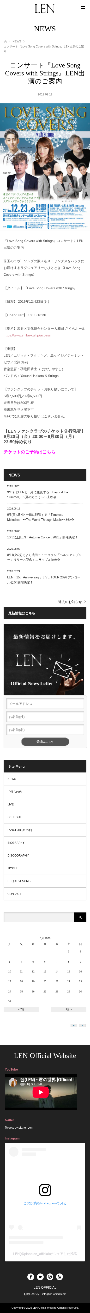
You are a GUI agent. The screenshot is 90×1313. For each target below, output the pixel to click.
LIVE (10, 804)
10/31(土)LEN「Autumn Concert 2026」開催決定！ (42, 537)
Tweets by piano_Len (19, 1127)
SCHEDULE (15, 817)
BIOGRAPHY (15, 842)
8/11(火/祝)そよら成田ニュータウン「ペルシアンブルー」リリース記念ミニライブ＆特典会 (44, 557)
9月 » (69, 1009)
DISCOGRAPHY (18, 855)
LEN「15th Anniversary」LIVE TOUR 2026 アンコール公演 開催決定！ (43, 580)
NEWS (16, 41)
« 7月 (21, 1009)
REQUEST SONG (18, 881)
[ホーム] (5, 41)
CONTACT (14, 894)
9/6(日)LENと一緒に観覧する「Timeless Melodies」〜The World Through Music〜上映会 (40, 517)
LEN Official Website (45, 1055)
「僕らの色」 (16, 791)
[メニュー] (83, 8)
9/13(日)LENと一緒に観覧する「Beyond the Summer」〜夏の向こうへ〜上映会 (37, 494)
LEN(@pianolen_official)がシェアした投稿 (45, 1254)
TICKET (12, 868)
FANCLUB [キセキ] (19, 830)
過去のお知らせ (70, 601)
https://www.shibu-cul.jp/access (27, 335)
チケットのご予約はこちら (29, 451)
